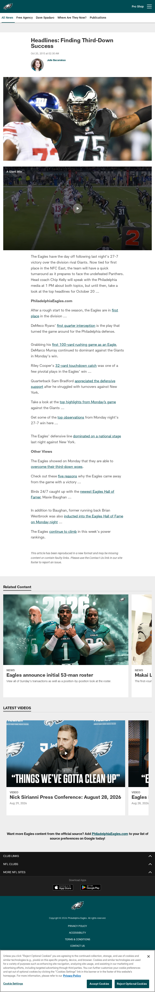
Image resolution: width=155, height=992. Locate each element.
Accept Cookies (99, 983)
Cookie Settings (13, 983)
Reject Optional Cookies (132, 983)
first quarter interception (76, 325)
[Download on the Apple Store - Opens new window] (63, 887)
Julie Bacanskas (56, 60)
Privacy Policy (77, 925)
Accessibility (77, 932)
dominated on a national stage (97, 436)
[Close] (148, 956)
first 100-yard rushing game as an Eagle (84, 344)
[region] (77, 971)
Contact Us (77, 945)
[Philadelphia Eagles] (77, 906)
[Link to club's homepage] (8, 5)
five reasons (67, 476)
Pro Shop (138, 6)
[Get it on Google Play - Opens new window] (90, 889)
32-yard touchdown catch (76, 365)
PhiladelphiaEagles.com (110, 834)
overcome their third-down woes (57, 466)
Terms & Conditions (77, 939)
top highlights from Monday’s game (88, 402)
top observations (71, 417)
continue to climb (63, 531)
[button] (77, 208)
